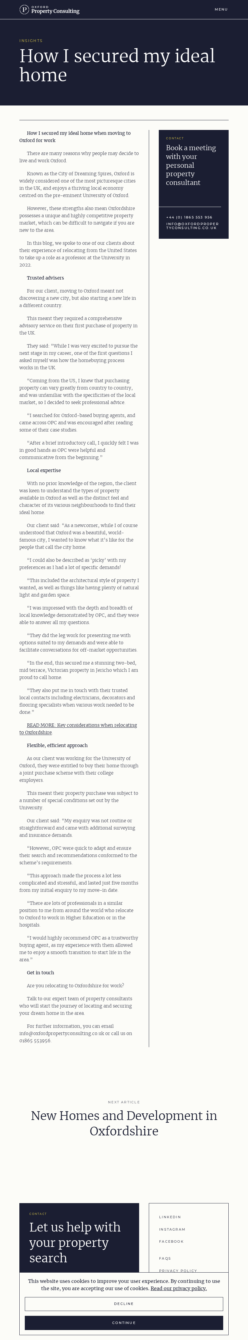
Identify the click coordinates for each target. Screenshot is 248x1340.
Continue (124, 1323)
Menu (221, 9)
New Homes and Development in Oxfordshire (124, 1124)
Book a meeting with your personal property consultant (191, 165)
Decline (124, 1304)
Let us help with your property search (75, 1243)
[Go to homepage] (52, 9)
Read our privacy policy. (179, 1288)
